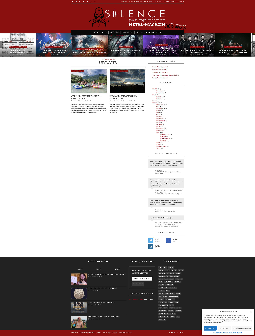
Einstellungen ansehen (242, 328)
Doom (158, 110)
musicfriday (173, 296)
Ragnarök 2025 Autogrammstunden (17, 51)
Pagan (158, 126)
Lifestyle (123, 71)
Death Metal (159, 108)
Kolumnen (194, 47)
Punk (171, 305)
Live (19, 47)
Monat (98, 269)
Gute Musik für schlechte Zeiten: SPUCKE (165, 75)
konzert (173, 287)
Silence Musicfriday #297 (160, 78)
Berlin (174, 270)
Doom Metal (169, 279)
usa (178, 316)
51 (101, 276)
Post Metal (163, 302)
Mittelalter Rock (88, 49)
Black (181, 270)
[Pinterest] (80, 1)
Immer (117, 269)
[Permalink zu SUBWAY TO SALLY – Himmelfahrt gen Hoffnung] (152, 192)
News (25, 47)
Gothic (121, 47)
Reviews (100, 49)
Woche (80, 269)
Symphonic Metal (161, 146)
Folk (78, 49)
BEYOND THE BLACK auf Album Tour (101, 302)
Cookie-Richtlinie (217, 332)
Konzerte (54, 47)
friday (161, 285)
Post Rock (163, 136)
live (167, 290)
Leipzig (161, 290)
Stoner (158, 144)
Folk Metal (169, 282)
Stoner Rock (163, 314)
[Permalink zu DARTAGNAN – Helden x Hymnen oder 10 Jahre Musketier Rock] (152, 171)
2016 (160, 267)
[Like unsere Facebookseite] (168, 240)
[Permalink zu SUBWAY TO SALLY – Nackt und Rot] (152, 210)
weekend (162, 319)
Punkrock (163, 140)
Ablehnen (224, 328)
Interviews (159, 91)
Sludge (158, 142)
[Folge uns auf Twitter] (150, 240)
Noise (158, 122)
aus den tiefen (164, 270)
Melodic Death (160, 120)
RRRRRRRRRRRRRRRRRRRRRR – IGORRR (102, 288)
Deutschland (174, 276)
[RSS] (83, 1)
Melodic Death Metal (166, 293)
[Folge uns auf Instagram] (150, 246)
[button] (251, 312)
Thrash (158, 148)
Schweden (162, 311)
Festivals (12, 47)
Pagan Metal (170, 299)
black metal (163, 273)
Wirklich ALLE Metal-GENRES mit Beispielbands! (107, 274)
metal (178, 293)
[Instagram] (76, 1)
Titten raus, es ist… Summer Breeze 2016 (103, 317)
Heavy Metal (160, 118)
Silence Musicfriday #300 (160, 67)
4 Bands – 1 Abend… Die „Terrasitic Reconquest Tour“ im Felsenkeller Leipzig (161, 50)
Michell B (158, 170)
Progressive (159, 130)
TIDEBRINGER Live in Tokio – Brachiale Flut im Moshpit (233, 51)
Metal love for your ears (136, 299)
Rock (157, 132)
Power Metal (160, 128)
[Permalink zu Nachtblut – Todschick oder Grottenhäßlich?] (152, 224)
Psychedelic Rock (165, 138)
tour (173, 316)
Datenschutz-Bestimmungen (229, 332)
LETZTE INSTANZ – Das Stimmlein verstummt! (197, 51)
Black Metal (159, 104)
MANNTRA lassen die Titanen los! (89, 52)
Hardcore (159, 116)
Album (171, 267)
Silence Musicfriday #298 (160, 72)
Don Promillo (115, 100)
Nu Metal (159, 124)
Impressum (239, 332)
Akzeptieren (210, 328)
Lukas (74, 100)
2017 (165, 267)
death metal (163, 276)
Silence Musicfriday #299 (160, 69)
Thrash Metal (164, 316)
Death (178, 273)
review (172, 308)
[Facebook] (72, 1)
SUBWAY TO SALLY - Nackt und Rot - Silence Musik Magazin (169, 191)
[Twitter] (87, 1)
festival (179, 279)
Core (47, 47)
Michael (158, 209)
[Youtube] (91, 1)
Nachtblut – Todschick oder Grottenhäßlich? (125, 51)
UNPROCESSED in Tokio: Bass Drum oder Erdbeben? (54, 51)
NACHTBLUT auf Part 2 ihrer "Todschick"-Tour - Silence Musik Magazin (168, 223)
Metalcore (163, 296)
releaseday (163, 308)
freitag (177, 282)
